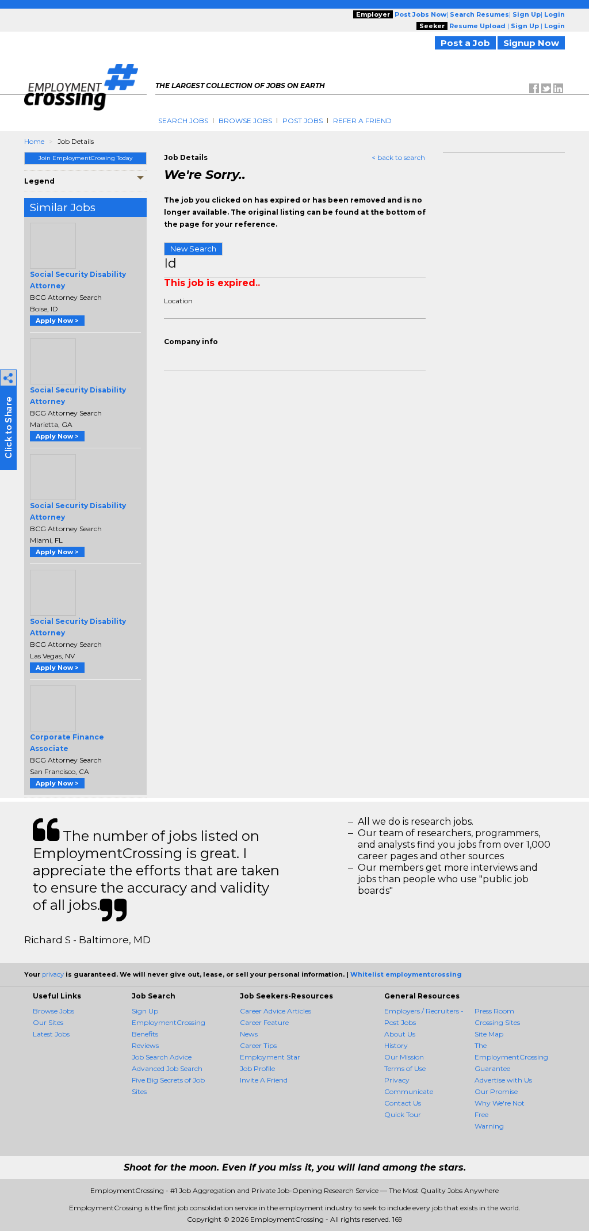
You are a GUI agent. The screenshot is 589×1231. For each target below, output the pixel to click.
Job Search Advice (162, 1057)
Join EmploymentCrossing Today (85, 158)
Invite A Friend (264, 1080)
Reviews (145, 1045)
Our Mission (404, 1057)
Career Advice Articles (275, 1011)
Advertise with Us (503, 1080)
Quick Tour (402, 1114)
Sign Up (145, 1011)
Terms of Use (405, 1068)
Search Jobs (183, 120)
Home (34, 141)
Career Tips (258, 1045)
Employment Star (270, 1057)
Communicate (408, 1091)
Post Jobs (302, 120)
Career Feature (264, 1022)
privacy (53, 974)
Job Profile (257, 1068)
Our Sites (48, 1022)
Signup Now (531, 42)
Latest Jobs (51, 1034)
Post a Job (465, 42)
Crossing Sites (497, 1022)
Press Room (494, 1011)
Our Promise (496, 1091)
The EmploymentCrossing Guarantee (511, 1057)
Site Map (489, 1034)
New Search (193, 248)
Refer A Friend (362, 120)
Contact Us (402, 1103)
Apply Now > (57, 321)
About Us (399, 1034)
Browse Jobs (245, 120)
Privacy (397, 1080)
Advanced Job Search (167, 1068)
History (396, 1045)
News (249, 1034)
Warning (489, 1126)
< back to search (398, 157)
